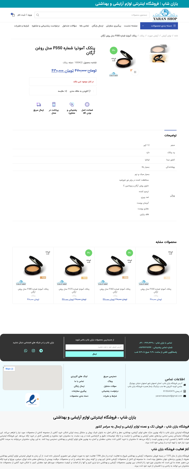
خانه (176, 35)
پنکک (142, 35)
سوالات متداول (110, 386)
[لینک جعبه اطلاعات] (87, 108)
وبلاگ (110, 381)
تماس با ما (79, 381)
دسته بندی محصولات (79, 396)
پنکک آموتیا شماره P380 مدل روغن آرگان (33, 290)
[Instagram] (33, 350)
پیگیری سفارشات (79, 391)
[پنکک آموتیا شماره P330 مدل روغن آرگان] (156, 267)
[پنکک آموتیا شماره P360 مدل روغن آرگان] (115, 267)
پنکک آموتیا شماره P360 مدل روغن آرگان (115, 290)
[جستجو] (38, 15)
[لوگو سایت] (165, 14)
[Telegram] (41, 350)
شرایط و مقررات (110, 396)
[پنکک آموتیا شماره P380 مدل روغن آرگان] (33, 267)
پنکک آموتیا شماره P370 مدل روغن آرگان (74, 290)
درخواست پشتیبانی (110, 391)
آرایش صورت (153, 35)
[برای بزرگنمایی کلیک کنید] (135, 71)
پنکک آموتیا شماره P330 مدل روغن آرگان (156, 290)
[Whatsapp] (25, 350)
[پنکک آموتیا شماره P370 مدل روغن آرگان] (74, 267)
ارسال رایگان (79, 386)
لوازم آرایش (166, 35)
